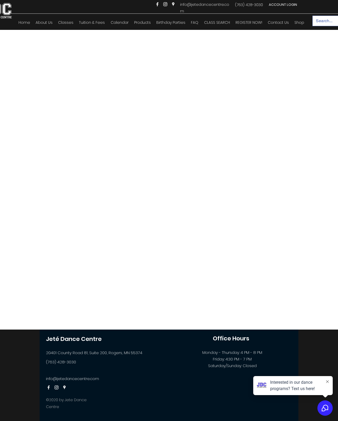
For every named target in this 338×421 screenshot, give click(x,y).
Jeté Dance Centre (74, 339)
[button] (44, 22)
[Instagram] (165, 4)
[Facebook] (157, 4)
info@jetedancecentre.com (72, 378)
